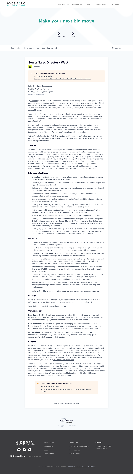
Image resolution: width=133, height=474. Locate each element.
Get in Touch (75, 454)
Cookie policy (72, 426)
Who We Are (49, 442)
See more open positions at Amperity (66, 403)
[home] (16, 4)
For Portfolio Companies (79, 446)
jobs (15, 48)
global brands (80, 105)
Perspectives (49, 454)
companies (31, 48)
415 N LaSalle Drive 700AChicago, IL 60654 (103, 447)
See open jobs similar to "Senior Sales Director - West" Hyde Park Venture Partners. (62, 79)
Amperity (34, 101)
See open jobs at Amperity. (43, 76)
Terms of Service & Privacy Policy (81, 467)
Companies (48, 446)
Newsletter (74, 442)
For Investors (75, 450)
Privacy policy (62, 426)
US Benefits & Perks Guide (63, 360)
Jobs (46, 450)
